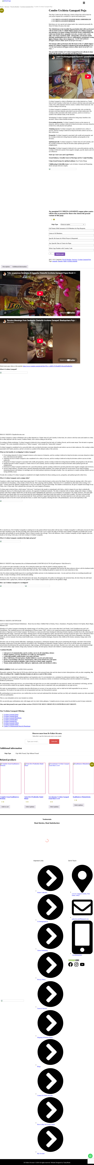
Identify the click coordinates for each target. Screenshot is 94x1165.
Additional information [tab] (19, 266)
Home (1, 6)
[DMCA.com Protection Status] (73, 961)
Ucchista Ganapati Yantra (11, 714)
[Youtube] (82, 964)
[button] (84, 3)
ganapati (54, 261)
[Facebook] (70, 964)
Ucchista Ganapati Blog (11, 719)
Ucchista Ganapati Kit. (10, 721)
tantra (65, 261)
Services (7, 6)
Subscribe (54, 741)
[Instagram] (76, 964)
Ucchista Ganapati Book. (11, 716)
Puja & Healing (14, 6)
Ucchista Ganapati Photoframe (12, 718)
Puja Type (55, 224)
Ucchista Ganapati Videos (11, 723)
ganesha (60, 261)
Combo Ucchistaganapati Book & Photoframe (17, 726)
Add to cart (60, 254)
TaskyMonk (66, 1162)
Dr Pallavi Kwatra (29, 1162)
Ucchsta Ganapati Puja (26, 6)
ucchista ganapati (72, 261)
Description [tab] (6, 266)
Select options (30, 807)
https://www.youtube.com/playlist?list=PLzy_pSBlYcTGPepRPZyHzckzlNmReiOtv (47, 366)
